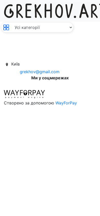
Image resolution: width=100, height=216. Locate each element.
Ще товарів (20, 46)
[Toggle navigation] (7, 10)
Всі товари (18, 56)
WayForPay (66, 102)
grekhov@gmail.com (39, 71)
